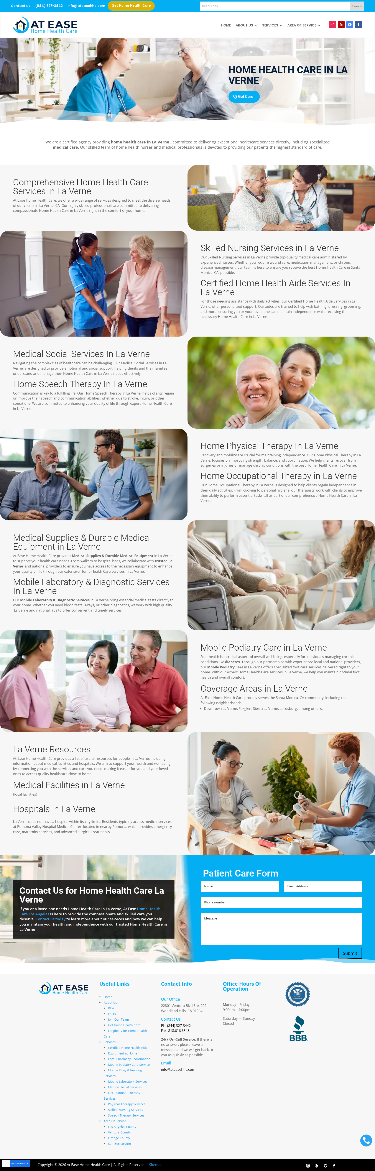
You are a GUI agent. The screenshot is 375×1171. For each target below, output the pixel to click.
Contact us (20, 6)
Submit (350, 953)
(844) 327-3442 (49, 6)
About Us (244, 25)
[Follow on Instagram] (332, 24)
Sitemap (156, 1164)
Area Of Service (301, 25)
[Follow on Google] (349, 24)
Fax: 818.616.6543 (175, 1030)
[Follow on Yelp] (341, 24)
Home (226, 25)
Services (270, 25)
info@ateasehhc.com (86, 6)
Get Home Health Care (131, 6)
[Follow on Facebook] (358, 24)
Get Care (245, 96)
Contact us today (51, 918)
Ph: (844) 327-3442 (176, 1025)
